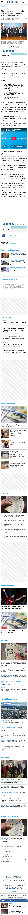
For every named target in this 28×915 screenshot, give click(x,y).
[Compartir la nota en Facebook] (4, 51)
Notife (14, 885)
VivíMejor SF (24, 883)
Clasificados (22, 880)
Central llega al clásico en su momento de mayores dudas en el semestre (14, 344)
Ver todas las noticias (7, 357)
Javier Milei (20, 125)
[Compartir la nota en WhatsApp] (10, 51)
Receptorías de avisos (22, 895)
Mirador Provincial (16, 883)
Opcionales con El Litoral (15, 899)
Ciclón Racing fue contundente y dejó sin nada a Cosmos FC (14, 322)
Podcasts (9, 883)
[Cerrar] (25, 53)
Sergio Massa (17, 62)
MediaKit (24, 899)
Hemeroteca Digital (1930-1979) (8, 895)
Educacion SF (20, 885)
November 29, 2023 (8, 98)
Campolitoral (6, 880)
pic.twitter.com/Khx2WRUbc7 (10, 96)
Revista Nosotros (14, 880)
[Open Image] (3, 25)
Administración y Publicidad (11, 897)
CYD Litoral (3, 883)
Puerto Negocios (9, 885)
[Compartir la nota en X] (7, 51)
